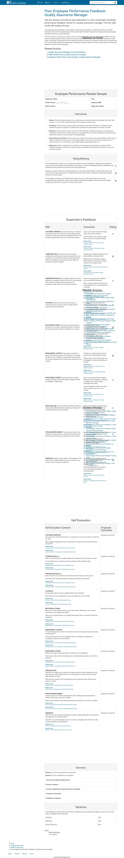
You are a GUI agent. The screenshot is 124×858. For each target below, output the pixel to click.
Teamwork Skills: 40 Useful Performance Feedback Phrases (59, 564)
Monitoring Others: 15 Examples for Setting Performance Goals (60, 665)
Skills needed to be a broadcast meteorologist (100, 319)
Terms (32, 854)
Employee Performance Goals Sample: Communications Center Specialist (98, 325)
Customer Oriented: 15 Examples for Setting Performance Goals (60, 551)
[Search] (115, 2)
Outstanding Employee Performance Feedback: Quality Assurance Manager (100, 416)
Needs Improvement (17, 847)
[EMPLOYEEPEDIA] (18, 2)
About (10, 854)
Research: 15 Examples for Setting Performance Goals (58, 729)
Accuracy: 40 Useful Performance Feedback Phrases (58, 599)
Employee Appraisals (17, 845)
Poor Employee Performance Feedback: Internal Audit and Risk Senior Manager (101, 441)
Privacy (24, 854)
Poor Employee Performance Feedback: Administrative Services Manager (98, 449)
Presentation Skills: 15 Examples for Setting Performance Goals (60, 585)
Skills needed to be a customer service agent (100, 328)
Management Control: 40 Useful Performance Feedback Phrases (60, 641)
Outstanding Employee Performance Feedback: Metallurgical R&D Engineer (100, 310)
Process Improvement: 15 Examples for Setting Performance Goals (61, 707)
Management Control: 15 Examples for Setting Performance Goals (60, 645)
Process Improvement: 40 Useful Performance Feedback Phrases (61, 703)
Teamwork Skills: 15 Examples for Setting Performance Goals (59, 568)
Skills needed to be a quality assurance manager (67, 54)
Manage (66, 2)
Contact (17, 854)
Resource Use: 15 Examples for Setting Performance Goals (59, 688)
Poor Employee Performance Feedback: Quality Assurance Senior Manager (100, 429)
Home (41, 2)
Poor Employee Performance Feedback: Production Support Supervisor (98, 337)
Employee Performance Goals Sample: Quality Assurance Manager (74, 57)
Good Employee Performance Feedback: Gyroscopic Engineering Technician (98, 295)
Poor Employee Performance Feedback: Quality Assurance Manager (75, 12)
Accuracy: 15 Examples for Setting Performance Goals (58, 603)
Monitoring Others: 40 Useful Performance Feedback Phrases (60, 661)
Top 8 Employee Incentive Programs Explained (100, 330)
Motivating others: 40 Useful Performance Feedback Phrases (59, 620)
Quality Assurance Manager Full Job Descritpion (67, 52)
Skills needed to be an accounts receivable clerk (101, 313)
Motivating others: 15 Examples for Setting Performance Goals (60, 624)
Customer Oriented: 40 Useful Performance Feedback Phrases (60, 547)
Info (56, 2)
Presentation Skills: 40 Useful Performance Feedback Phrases (60, 581)
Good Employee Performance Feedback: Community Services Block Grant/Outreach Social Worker (101, 342)
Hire (48, 2)
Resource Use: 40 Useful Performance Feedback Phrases (59, 684)
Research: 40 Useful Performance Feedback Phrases (58, 725)
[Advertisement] (81, 747)
